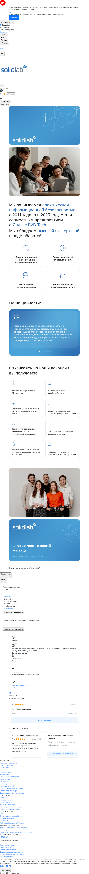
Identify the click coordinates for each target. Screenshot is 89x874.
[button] (2, 46)
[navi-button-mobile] (2, 54)
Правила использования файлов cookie (48, 14)
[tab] (5, 101)
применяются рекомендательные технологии (45, 859)
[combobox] (5, 870)
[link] (4, 40)
